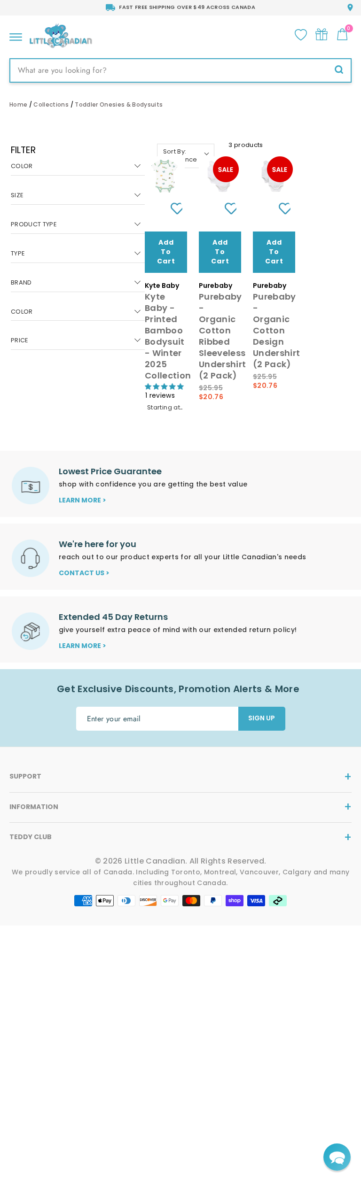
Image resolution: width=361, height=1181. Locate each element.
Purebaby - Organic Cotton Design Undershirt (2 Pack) (276, 330)
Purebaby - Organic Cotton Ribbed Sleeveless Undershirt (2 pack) (222, 336)
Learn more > (82, 500)
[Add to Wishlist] (173, 209)
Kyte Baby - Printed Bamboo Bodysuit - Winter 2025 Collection (168, 336)
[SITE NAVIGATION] (15, 34)
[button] (337, 1157)
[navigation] (78, 253)
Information (33, 806)
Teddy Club (30, 836)
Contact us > (84, 573)
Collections (51, 104)
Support (25, 776)
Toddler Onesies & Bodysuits (119, 104)
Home (18, 104)
